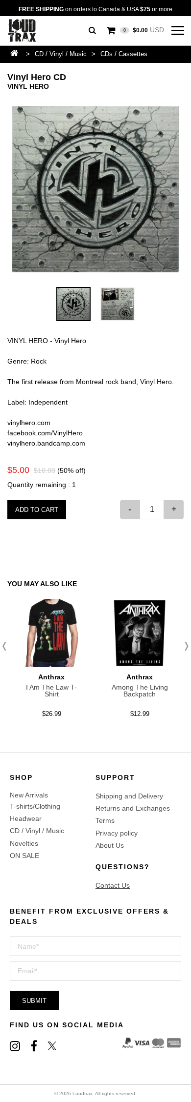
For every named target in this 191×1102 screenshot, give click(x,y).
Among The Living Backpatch (140, 690)
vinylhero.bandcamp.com (46, 443)
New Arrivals (29, 795)
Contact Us (113, 885)
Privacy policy (117, 833)
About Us (110, 845)
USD (143, 30)
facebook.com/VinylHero (45, 433)
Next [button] (184, 646)
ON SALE (24, 855)
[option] (95, 189)
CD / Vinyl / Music (61, 54)
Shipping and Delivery (129, 796)
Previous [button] (7, 646)
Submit (34, 1000)
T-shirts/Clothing (35, 806)
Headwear (26, 818)
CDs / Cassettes (123, 54)
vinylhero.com (28, 423)
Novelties (24, 843)
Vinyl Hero (28, 86)
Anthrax (51, 677)
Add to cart (36, 509)
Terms (105, 820)
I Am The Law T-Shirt (51, 690)
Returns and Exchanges (133, 808)
